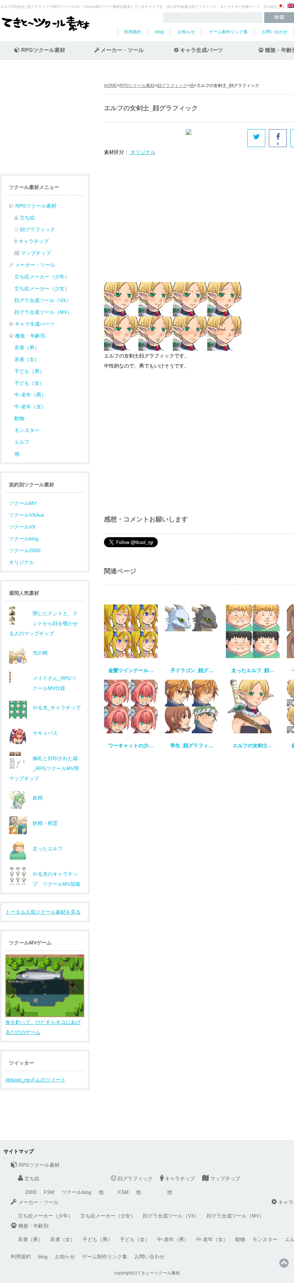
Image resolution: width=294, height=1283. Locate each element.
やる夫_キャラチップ (57, 707)
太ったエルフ (48, 848)
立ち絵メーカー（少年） (42, 277)
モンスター (26, 430)
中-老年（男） (30, 395)
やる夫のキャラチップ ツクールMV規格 (56, 879)
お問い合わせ (275, 31)
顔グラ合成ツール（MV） (43, 312)
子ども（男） (29, 371)
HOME (110, 85)
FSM (49, 1192)
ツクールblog (24, 538)
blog (159, 31)
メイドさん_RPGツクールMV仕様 (54, 683)
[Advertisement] (164, 218)
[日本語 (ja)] (281, 8)
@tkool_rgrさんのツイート (35, 1080)
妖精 (38, 798)
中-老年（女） (30, 406)
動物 (19, 418)
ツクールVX (22, 527)
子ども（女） (29, 383)
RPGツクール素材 (137, 85)
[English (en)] (291, 8)
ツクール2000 (25, 550)
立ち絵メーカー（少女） (42, 288)
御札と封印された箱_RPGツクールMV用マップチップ (44, 768)
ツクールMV (23, 503)
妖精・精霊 (45, 823)
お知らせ (186, 31)
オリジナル (21, 562)
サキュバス (45, 733)
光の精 (40, 653)
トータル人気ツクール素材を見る (43, 912)
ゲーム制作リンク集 (228, 31)
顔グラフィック (172, 85)
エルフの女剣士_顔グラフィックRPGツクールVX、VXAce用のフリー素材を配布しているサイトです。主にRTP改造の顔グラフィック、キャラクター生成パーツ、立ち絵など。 (142, 7)
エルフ (21, 442)
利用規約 (132, 31)
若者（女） (26, 359)
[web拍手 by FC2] (215, 138)
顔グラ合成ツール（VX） (42, 300)
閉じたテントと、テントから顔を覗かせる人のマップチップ (43, 623)
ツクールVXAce (26, 515)
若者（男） (26, 347)
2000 (31, 1192)
